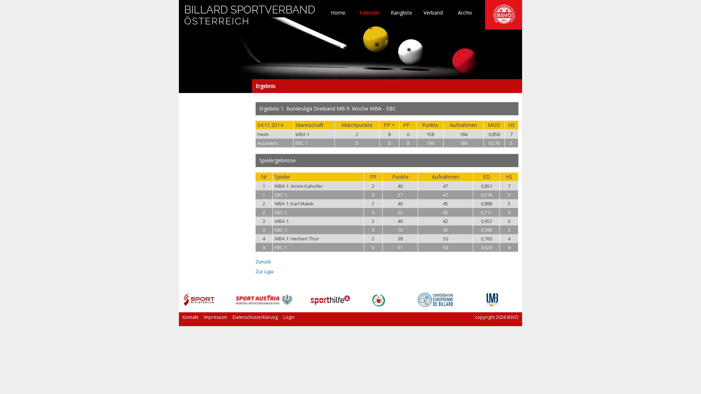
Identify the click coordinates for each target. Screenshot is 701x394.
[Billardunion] (378, 305)
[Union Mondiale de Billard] (492, 305)
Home (338, 12)
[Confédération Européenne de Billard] (435, 305)
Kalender (369, 12)
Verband (433, 12)
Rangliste (401, 12)
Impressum (215, 317)
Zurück (263, 261)
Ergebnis (215, 86)
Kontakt (190, 317)
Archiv (465, 12)
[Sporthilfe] (330, 305)
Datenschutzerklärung (255, 317)
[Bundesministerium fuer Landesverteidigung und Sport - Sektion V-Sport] (199, 305)
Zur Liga (264, 271)
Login (289, 317)
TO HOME (250, 18)
